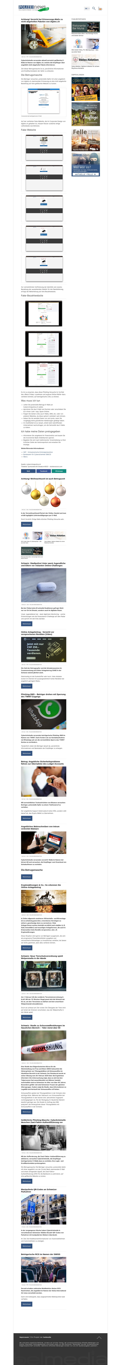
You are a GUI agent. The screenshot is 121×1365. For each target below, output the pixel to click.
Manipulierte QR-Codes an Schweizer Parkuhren (39, 1190)
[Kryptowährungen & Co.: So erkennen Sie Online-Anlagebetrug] (43, 901)
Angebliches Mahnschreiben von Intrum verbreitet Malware (40, 827)
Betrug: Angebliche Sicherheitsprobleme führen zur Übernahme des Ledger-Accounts (42, 762)
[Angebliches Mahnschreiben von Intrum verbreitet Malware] (43, 842)
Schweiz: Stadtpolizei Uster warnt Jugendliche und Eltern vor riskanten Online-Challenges (43, 564)
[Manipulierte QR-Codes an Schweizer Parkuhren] (43, 1209)
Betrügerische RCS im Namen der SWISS (40, 1254)
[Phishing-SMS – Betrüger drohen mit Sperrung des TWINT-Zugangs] (43, 714)
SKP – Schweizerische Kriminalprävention (38, 452)
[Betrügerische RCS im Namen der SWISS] (43, 1269)
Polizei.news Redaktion (35, 56)
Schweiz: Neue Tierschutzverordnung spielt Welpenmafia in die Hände (42, 957)
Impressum (24, 1337)
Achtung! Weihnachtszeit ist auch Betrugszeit (43, 479)
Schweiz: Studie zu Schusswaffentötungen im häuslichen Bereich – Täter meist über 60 (43, 1026)
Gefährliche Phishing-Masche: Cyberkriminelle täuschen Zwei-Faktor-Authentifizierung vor (43, 1121)
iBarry (25, 457)
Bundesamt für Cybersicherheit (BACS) (37, 454)
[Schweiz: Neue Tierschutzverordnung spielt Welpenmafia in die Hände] (43, 976)
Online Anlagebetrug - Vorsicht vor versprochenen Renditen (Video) (37, 633)
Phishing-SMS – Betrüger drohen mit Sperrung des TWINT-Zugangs (43, 695)
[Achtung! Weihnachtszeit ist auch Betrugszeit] (43, 494)
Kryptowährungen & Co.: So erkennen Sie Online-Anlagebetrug (41, 886)
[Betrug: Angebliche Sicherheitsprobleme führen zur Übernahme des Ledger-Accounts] (43, 781)
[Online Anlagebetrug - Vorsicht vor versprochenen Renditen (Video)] (43, 649)
